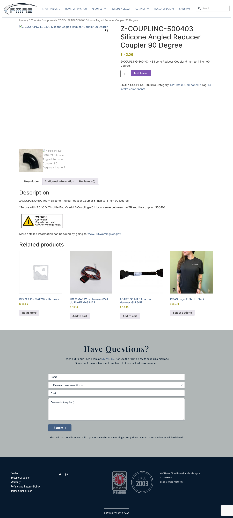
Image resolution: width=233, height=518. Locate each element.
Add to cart (141, 73)
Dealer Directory (164, 8)
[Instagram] (66, 474)
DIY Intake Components (43, 20)
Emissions (185, 8)
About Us (97, 8)
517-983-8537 (109, 359)
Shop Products (51, 8)
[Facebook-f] (60, 474)
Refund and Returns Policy (25, 486)
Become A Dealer (121, 8)
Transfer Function (76, 8)
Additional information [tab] (59, 181)
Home (22, 20)
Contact (140, 8)
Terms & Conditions (21, 491)
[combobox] (213, 8)
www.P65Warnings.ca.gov (104, 234)
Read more (29, 312)
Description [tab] (32, 181)
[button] (107, 30)
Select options (182, 312)
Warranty (16, 482)
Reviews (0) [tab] (87, 181)
